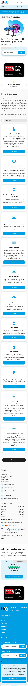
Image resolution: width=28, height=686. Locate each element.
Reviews (3, 629)
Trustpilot (7, 561)
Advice (3, 632)
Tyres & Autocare (5, 16)
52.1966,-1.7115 (8, 487)
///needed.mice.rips (9, 484)
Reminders (4, 626)
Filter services (8, 120)
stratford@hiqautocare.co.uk (11, 498)
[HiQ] (6, 609)
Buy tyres (4, 48)
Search (21, 52)
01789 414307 (7, 495)
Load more (14, 460)
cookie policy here (6, 676)
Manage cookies (14, 678)
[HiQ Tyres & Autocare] (4, 2)
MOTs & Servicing (6, 615)
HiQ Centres (4, 623)
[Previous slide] (2, 70)
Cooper (8, 12)
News (2, 635)
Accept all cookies (14, 682)
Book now (14, 151)
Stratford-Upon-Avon (5, 17)
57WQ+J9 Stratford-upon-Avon (11, 490)
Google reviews (20, 561)
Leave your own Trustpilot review (14, 576)
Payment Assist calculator (13, 529)
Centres (15, 16)
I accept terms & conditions (10, 660)
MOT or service (17, 48)
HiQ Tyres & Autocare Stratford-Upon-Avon (12, 7)
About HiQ (4, 638)
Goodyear (23, 11)
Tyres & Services (5, 618)
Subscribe (22, 655)
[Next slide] (26, 70)
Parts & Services (5, 621)
